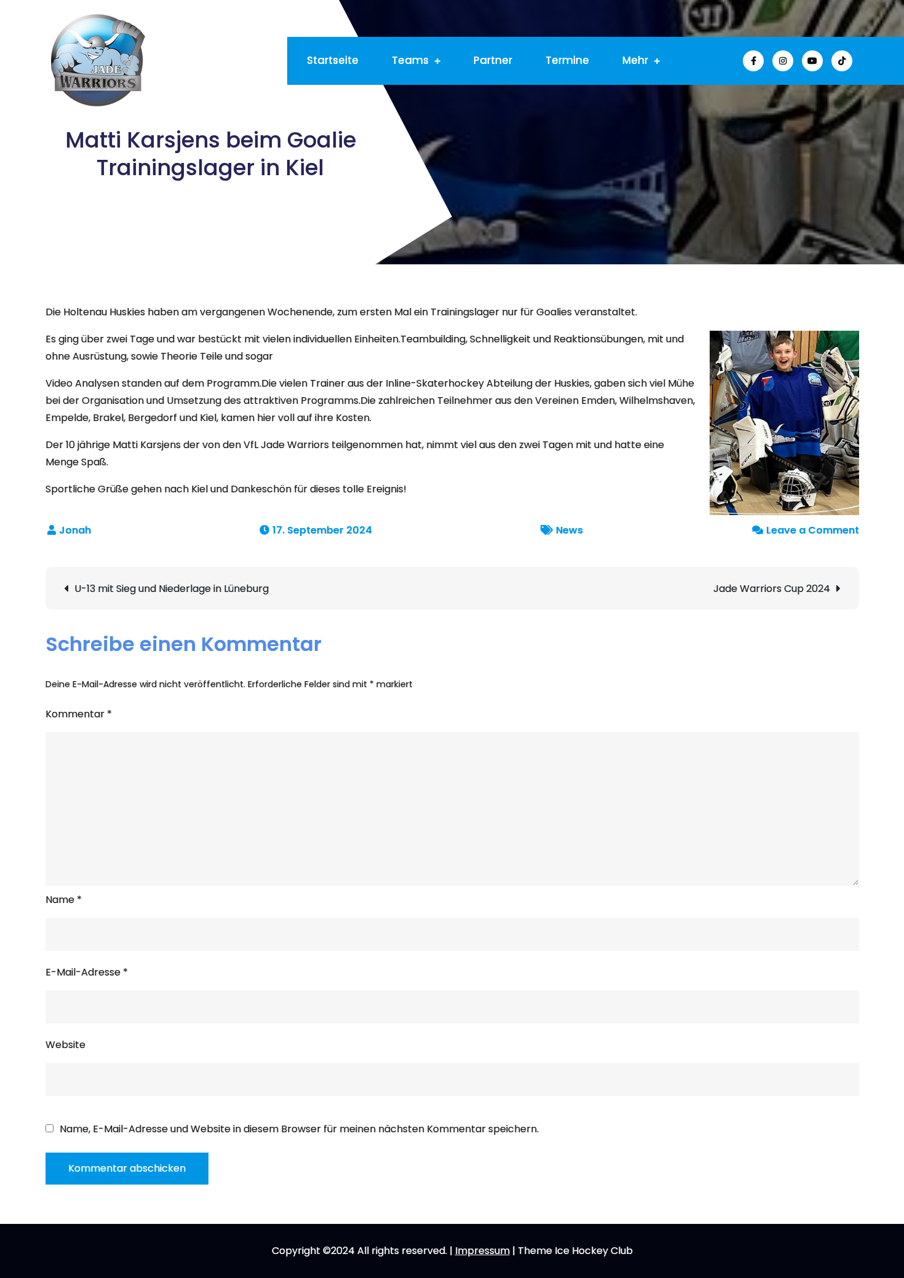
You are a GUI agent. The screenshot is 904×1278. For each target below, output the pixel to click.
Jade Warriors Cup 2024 (771, 589)
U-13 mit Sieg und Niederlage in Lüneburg (171, 589)
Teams (410, 60)
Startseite (333, 60)
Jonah (75, 530)
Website (65, 1045)
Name (64, 900)
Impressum (482, 1251)
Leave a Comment (812, 530)
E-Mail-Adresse (87, 972)
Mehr (635, 60)
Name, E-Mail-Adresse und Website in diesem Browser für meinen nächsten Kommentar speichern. (299, 1129)
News (569, 530)
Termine (567, 60)
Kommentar (79, 714)
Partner (493, 60)
